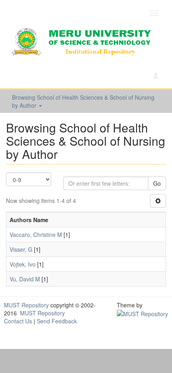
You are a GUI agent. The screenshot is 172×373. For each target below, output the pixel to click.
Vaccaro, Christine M (36, 235)
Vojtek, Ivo (23, 264)
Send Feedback (57, 321)
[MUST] (142, 313)
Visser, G (21, 249)
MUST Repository (26, 305)
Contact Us (18, 321)
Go (157, 183)
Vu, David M (25, 279)
